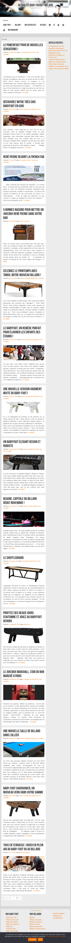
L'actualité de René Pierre (28, 52)
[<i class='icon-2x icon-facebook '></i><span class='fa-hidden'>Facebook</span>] (54, 25)
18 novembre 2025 (14, 506)
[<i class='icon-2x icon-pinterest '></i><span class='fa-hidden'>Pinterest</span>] (63, 25)
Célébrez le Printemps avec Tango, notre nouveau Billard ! (22, 273)
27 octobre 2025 (13, 561)
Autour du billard (25, 278)
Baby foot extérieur (12, 924)
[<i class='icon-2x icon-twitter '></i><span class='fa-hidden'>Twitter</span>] (58, 25)
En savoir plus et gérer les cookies (56, 936)
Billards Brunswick (36, 926)
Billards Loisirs (35, 924)
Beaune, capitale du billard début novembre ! (20, 501)
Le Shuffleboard (13, 558)
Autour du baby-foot (25, 109)
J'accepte (32, 939)
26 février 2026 (13, 339)
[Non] (69, 938)
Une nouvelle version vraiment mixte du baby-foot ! (22, 391)
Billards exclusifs (35, 920)
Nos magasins (13, 30)
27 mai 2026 (12, 160)
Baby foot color (11, 917)
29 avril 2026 (12, 221)
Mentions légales (59, 913)
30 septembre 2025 (14, 624)
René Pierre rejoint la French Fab (23, 157)
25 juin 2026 (12, 109)
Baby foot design (12, 931)
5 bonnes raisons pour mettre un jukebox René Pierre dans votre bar (23, 214)
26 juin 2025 (12, 795)
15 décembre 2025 (14, 449)
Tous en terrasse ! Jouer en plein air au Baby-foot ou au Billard (23, 847)
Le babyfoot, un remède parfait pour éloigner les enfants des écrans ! (22, 332)
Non (40, 939)
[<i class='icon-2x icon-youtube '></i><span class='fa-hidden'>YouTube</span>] (4, 30)
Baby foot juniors (12, 922)
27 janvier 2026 (13, 396)
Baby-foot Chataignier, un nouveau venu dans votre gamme (23, 790)
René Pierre (38, 910)
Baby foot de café (12, 920)
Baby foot (7, 25)
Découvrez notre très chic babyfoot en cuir (19, 104)
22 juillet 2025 (13, 738)
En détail (25, 92)
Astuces (43, 25)
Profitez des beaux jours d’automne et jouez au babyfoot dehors (22, 617)
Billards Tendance (36, 922)
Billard (18, 25)
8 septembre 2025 (14, 679)
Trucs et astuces (25, 221)
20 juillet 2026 (13, 52)
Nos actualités (30, 25)
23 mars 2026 (13, 278)
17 (17, 898)
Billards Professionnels (37, 929)
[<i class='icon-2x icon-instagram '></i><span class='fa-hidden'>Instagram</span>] (50, 25)
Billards (32, 917)
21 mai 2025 (12, 852)
